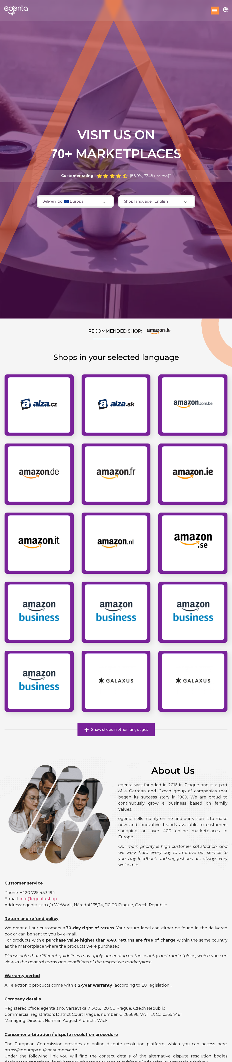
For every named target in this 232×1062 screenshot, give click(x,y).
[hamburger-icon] (215, 10)
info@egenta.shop (38, 898)
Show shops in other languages (119, 729)
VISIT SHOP (193, 413)
